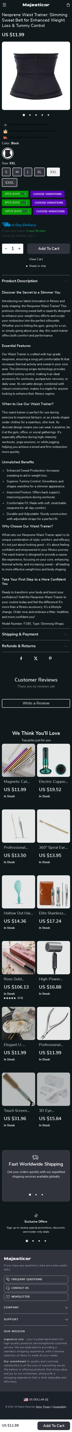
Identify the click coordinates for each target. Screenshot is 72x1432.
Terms (39, 1407)
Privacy (46, 1407)
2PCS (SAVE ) (15, 194)
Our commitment (15, 1361)
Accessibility (59, 1407)
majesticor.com (14, 1339)
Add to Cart (53, 1426)
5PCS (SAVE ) (16, 202)
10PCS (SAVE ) (17, 211)
